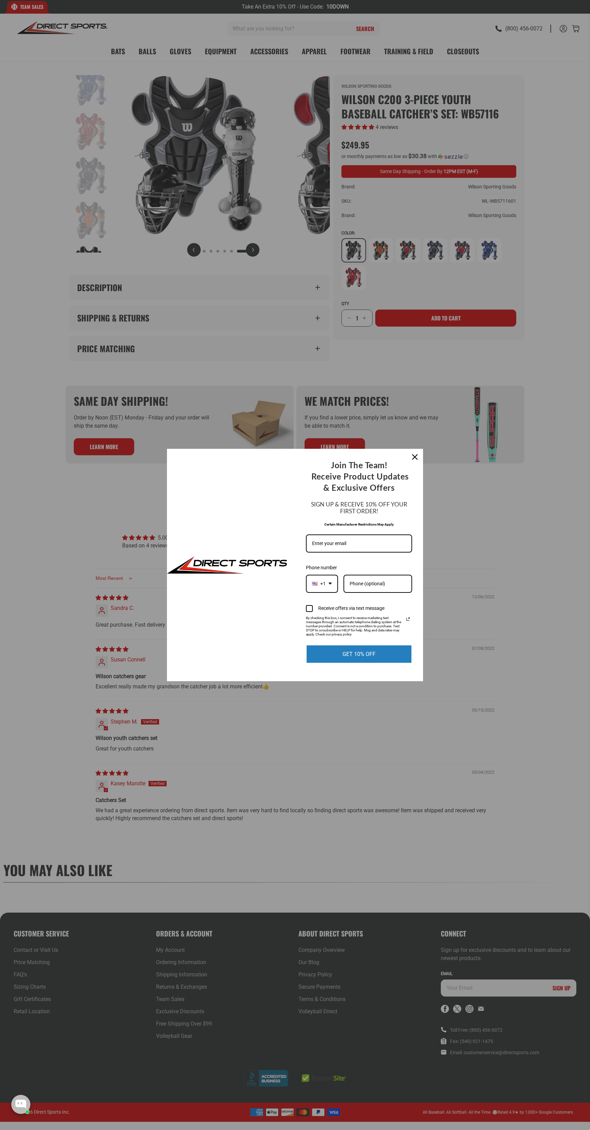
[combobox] (322, 584)
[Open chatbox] (20, 1104)
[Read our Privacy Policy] (408, 619)
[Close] (415, 457)
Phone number (321, 567)
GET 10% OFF (359, 654)
